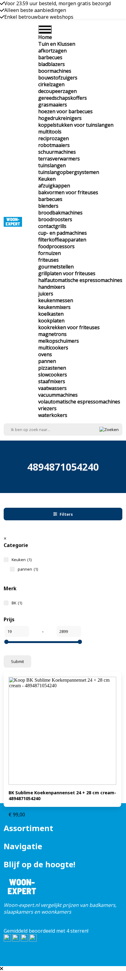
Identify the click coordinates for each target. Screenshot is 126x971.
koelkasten (51, 313)
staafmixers (51, 381)
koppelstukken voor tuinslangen (75, 124)
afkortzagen (52, 50)
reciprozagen (53, 138)
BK (17, 603)
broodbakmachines (60, 212)
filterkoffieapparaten (62, 239)
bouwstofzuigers (57, 77)
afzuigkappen (54, 185)
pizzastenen (52, 367)
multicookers (53, 347)
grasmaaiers (52, 104)
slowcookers (52, 374)
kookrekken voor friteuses (69, 327)
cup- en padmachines (62, 232)
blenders (48, 205)
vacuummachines (58, 394)
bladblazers (51, 64)
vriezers (47, 408)
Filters (66, 514)
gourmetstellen (56, 266)
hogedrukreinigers (60, 118)
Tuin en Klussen (56, 43)
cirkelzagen (51, 84)
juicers (45, 293)
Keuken (47, 178)
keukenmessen (55, 300)
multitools (49, 131)
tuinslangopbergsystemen (68, 172)
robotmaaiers (54, 145)
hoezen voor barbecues (65, 111)
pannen (47, 361)
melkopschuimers (58, 340)
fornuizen (49, 253)
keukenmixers (54, 307)
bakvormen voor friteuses (68, 192)
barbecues (50, 57)
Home (45, 37)
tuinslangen (52, 165)
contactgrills (52, 226)
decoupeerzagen (57, 91)
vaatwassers (52, 388)
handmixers (51, 286)
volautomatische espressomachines (79, 401)
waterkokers (52, 415)
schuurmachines (57, 151)
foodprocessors (56, 246)
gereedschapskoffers (62, 97)
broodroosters (55, 219)
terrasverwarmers (59, 158)
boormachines (54, 70)
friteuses (48, 259)
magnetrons (52, 334)
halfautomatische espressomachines (80, 280)
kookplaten (51, 320)
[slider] (6, 642)
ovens (45, 354)
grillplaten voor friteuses (66, 273)
